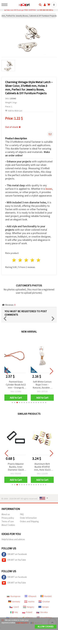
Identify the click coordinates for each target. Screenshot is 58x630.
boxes (49, 188)
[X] (2, 620)
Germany (16, 601)
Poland (29, 612)
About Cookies (8, 525)
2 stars (20, 260)
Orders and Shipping (29, 521)
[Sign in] (45, 5)
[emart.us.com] (19, 5)
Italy (16, 612)
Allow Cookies (46, 626)
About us (5, 514)
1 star (14, 260)
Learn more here (22, 622)
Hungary (30, 607)
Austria (31, 601)
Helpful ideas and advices (13, 539)
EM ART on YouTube (16, 559)
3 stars (26, 260)
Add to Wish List (15, 111)
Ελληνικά (32, 596)
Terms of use (7, 521)
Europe (45, 607)
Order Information (28, 517)
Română (47, 596)
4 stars (32, 260)
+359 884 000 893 (45, 10)
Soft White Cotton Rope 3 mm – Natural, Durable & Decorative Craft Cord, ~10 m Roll (15, 384)
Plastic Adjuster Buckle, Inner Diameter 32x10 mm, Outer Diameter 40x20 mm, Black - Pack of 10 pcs (16, 467)
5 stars (38, 260)
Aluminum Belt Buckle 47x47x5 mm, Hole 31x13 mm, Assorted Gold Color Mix (42, 467)
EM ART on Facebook (17, 554)
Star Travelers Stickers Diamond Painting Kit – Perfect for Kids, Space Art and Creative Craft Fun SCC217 (42, 384)
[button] (12, 402)
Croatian (46, 601)
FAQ (22, 514)
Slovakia (44, 612)
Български (15, 596)
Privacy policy (7, 517)
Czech (16, 607)
